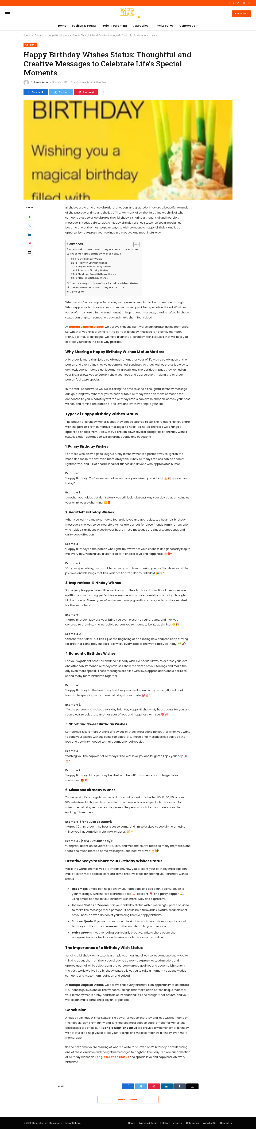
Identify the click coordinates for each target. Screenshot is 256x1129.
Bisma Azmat (41, 82)
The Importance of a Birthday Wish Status (97, 287)
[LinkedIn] (29, 234)
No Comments (81, 82)
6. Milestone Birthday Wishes (91, 278)
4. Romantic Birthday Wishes (92, 270)
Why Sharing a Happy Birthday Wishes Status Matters (104, 249)
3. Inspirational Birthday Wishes (93, 266)
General (30, 44)
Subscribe (241, 13)
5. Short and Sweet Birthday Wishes (95, 274)
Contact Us (187, 25)
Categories (140, 25)
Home (62, 25)
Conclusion (77, 291)
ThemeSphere (72, 1123)
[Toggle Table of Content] (135, 244)
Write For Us (165, 25)
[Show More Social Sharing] (102, 92)
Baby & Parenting (114, 25)
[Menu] (7, 14)
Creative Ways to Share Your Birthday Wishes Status (104, 283)
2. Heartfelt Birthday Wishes (91, 262)
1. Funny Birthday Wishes (88, 259)
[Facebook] (29, 216)
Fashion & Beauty (84, 25)
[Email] (29, 252)
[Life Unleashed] (128, 13)
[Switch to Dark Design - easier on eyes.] (244, 3)
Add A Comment (128, 1099)
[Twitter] (29, 225)
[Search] (249, 3)
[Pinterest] (29, 243)
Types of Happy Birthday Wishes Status (95, 253)
